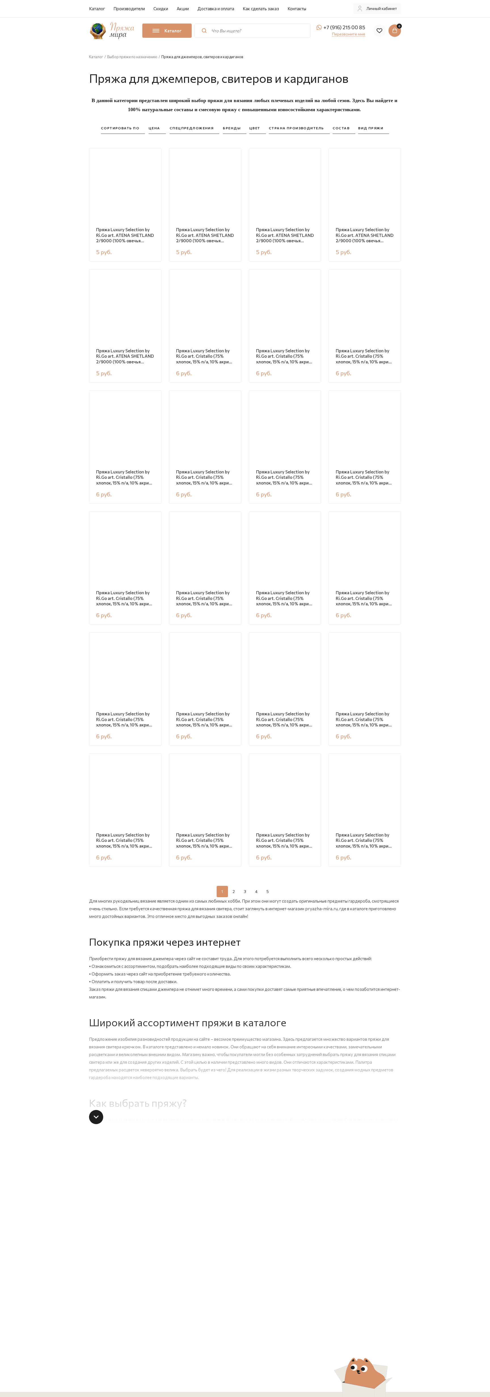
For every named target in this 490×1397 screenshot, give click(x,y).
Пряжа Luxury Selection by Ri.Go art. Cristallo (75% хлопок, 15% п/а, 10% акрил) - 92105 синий (364, 477)
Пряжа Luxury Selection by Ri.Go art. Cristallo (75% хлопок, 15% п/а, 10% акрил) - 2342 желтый (124, 598)
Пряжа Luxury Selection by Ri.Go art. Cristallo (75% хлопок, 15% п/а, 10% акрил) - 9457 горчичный (284, 598)
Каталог (97, 8)
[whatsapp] (319, 27)
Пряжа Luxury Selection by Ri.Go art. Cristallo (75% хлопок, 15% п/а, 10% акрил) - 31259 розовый (284, 719)
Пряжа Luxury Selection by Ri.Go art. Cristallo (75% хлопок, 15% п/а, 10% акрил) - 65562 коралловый (124, 477)
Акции (183, 8)
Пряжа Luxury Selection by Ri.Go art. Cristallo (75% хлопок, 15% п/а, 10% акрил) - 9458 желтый (124, 840)
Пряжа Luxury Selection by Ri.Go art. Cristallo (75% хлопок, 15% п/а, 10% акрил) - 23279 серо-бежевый (204, 840)
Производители (129, 8)
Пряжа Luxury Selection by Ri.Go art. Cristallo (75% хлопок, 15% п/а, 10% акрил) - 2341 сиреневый (364, 840)
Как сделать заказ (261, 8)
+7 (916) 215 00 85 (344, 27)
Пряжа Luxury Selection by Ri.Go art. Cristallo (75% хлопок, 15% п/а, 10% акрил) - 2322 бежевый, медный (364, 719)
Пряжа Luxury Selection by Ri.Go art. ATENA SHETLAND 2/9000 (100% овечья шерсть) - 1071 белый (125, 235)
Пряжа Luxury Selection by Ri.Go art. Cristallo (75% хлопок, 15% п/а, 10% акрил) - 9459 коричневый (284, 477)
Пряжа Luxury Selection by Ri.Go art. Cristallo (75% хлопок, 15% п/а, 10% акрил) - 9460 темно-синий (364, 356)
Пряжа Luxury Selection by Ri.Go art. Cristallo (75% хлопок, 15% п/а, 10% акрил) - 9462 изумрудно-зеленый (204, 356)
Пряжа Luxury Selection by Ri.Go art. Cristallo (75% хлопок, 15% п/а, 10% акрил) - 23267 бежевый (204, 598)
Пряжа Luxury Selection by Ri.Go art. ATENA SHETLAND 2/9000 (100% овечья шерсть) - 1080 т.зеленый (125, 356)
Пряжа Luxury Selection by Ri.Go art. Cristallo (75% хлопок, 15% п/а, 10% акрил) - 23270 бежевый (284, 356)
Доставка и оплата (215, 8)
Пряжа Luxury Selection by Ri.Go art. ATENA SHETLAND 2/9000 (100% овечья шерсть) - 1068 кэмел (285, 235)
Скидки (160, 8)
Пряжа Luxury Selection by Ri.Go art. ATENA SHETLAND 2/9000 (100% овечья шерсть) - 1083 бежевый (205, 235)
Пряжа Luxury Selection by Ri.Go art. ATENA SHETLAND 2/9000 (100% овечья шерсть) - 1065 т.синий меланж (365, 235)
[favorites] (379, 30)
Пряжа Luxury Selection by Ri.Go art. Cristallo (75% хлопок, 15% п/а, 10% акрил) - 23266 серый (284, 840)
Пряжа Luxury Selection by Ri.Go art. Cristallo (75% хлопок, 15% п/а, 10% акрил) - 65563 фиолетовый (204, 719)
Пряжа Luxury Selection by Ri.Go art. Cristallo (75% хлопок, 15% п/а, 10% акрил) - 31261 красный (364, 598)
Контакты (297, 8)
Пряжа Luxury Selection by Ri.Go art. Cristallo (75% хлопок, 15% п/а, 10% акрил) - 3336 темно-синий (204, 477)
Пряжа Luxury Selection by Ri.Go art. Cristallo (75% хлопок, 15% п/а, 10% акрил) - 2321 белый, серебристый (124, 719)
